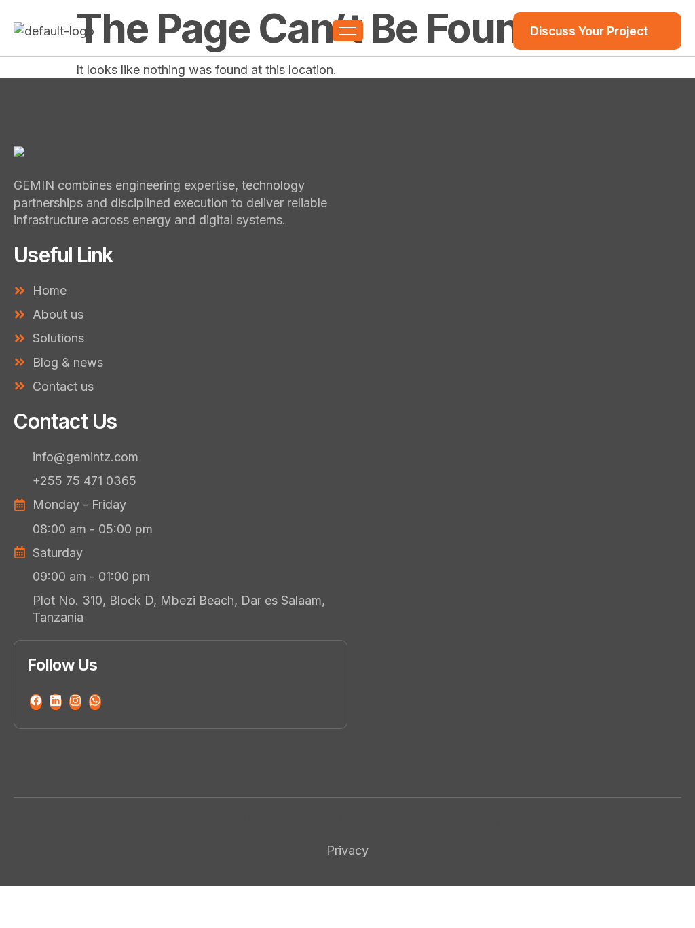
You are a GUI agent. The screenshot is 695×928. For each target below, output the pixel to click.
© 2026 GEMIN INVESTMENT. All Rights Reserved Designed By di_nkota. (347, 820)
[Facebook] (36, 702)
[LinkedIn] (56, 702)
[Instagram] (75, 702)
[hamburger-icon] (348, 30)
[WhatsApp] (95, 702)
